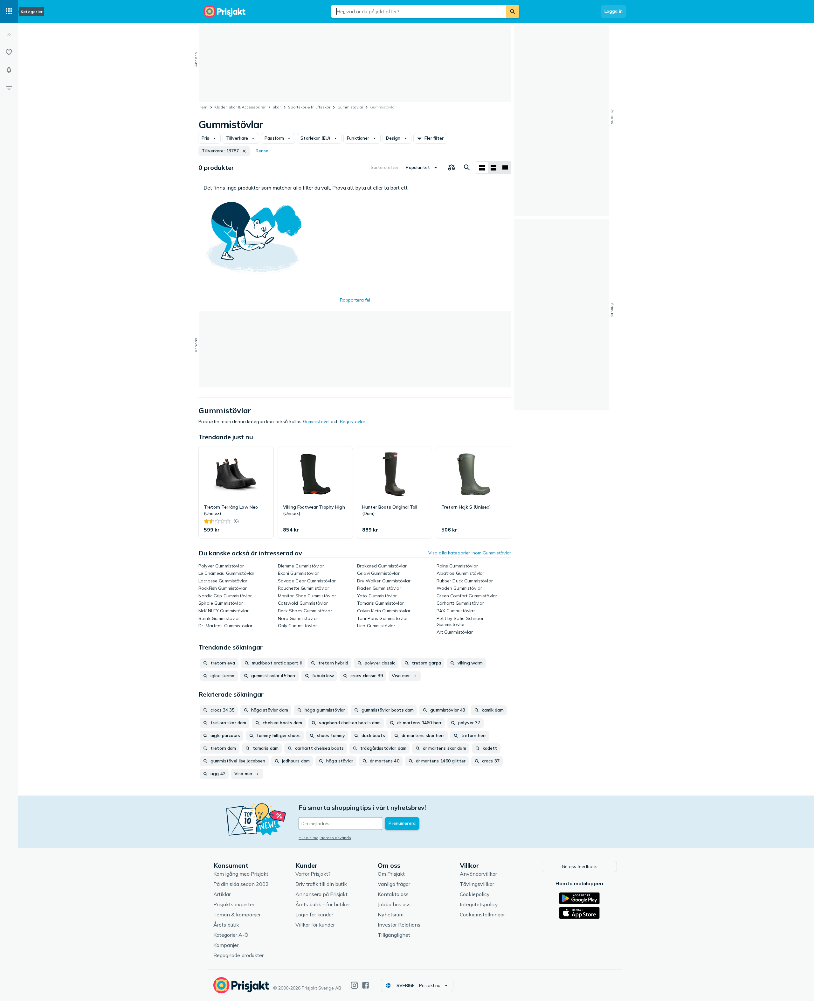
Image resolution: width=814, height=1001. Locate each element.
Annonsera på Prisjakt (321, 894)
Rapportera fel (355, 300)
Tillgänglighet (394, 935)
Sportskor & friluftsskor (309, 107)
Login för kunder (314, 914)
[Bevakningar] (9, 70)
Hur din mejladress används (325, 837)
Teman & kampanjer (237, 914)
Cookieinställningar (482, 914)
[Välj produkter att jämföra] (451, 168)
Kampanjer (225, 945)
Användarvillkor (478, 874)
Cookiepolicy (475, 894)
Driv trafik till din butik (321, 884)
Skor (276, 107)
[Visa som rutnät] (482, 167)
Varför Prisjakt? (313, 874)
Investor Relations (399, 924)
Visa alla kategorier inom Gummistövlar (469, 553)
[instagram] (354, 985)
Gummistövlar (350, 107)
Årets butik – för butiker (322, 904)
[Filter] (9, 87)
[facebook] (365, 985)
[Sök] (512, 11)
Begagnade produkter (238, 955)
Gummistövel (316, 421)
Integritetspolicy (479, 904)
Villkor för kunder (315, 924)
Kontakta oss (393, 894)
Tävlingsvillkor (477, 884)
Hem (202, 107)
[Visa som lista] (493, 167)
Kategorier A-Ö (230, 935)
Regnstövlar (353, 421)
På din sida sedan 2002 (241, 884)
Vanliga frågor (394, 884)
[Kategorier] (9, 11)
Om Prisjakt (391, 874)
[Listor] (9, 52)
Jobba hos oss (394, 904)
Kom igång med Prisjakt (240, 874)
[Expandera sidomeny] (9, 34)
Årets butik (226, 924)
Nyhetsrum (391, 914)
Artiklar (222, 894)
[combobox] (418, 11)
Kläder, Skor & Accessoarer (240, 107)
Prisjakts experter (233, 904)
